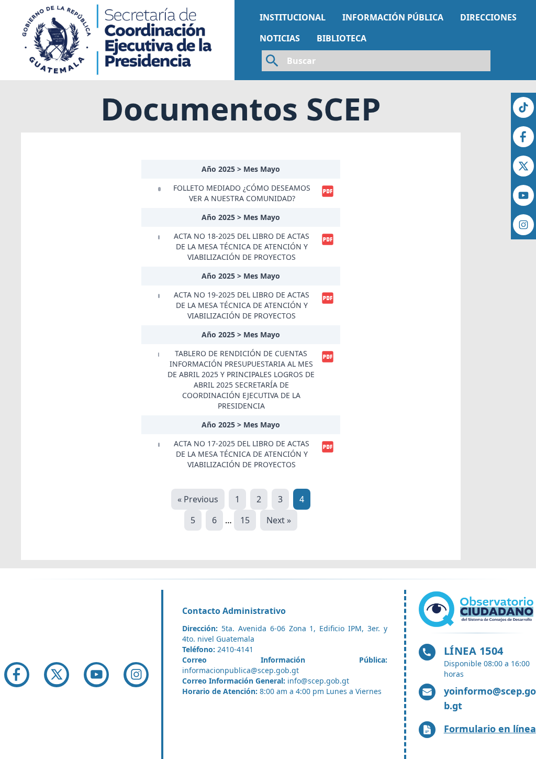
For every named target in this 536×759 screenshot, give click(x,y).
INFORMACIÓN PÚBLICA (392, 17)
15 (245, 520)
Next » (278, 520)
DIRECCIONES (488, 17)
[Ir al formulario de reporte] (477, 609)
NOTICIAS (280, 38)
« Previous (197, 499)
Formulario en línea (490, 728)
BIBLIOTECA (341, 38)
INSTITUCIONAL (293, 17)
